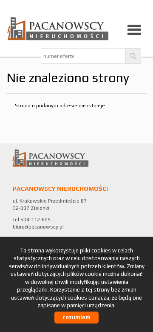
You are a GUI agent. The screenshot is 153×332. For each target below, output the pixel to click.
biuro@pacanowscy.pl (38, 227)
